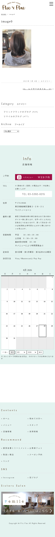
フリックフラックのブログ (17, 112)
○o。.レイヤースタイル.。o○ (37, 89)
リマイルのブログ (13, 116)
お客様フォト (36, 448)
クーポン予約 (36, 455)
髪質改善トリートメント (15, 448)
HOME (3, 14)
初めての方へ (36, 418)
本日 (12, 352)
